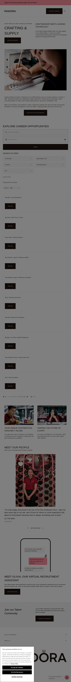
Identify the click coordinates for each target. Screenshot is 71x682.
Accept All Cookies (17, 667)
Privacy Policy (14, 663)
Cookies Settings (17, 677)
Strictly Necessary (17, 672)
